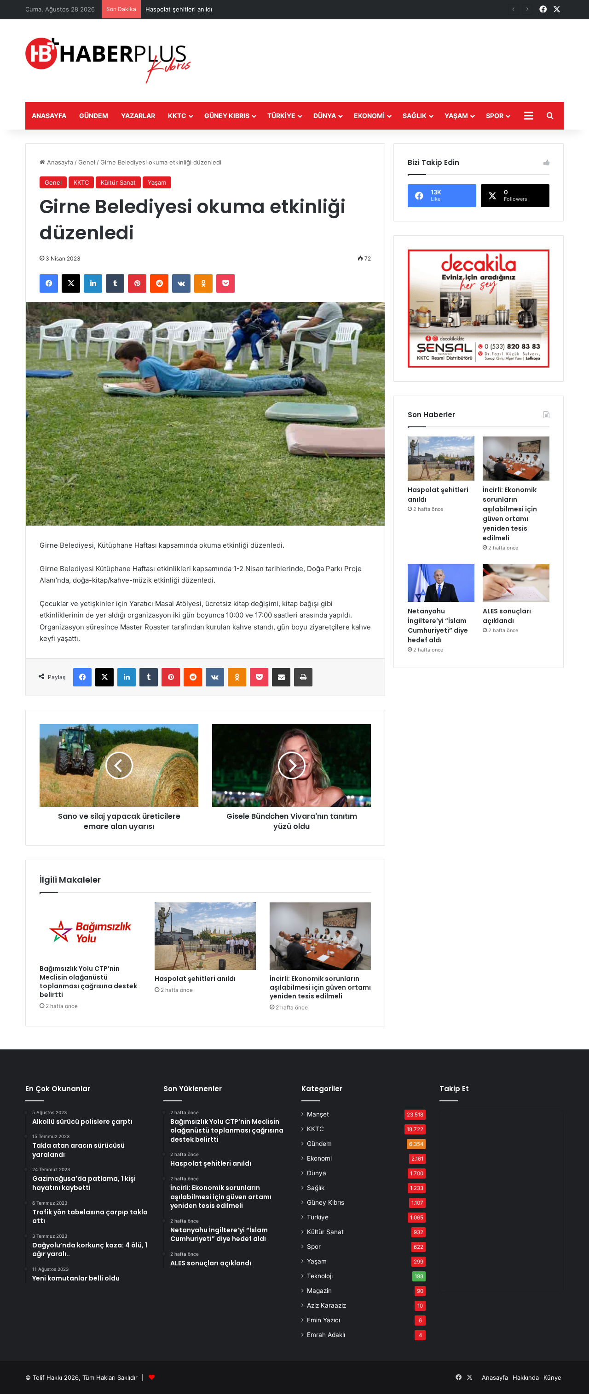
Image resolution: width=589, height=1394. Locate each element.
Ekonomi (369, 115)
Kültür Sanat (118, 182)
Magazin (319, 1290)
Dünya (324, 115)
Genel (86, 162)
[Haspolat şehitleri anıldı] (205, 936)
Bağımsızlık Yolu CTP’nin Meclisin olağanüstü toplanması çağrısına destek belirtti (88, 981)
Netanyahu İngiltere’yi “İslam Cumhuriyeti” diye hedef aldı (438, 625)
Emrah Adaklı (326, 1334)
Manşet (318, 1114)
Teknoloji (320, 1276)
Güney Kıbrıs (226, 115)
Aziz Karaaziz (326, 1305)
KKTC (177, 115)
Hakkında (526, 1377)
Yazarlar (138, 115)
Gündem (93, 115)
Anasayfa (49, 115)
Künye (552, 1377)
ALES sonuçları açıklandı (507, 615)
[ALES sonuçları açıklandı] (516, 582)
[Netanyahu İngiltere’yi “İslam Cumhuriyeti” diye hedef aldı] (441, 582)
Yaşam (456, 115)
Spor (494, 115)
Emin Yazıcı (323, 1320)
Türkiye (281, 115)
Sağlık (415, 115)
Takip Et (454, 1089)
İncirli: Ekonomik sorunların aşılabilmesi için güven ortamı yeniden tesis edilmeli (320, 987)
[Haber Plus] (108, 61)
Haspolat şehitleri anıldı (178, 9)
